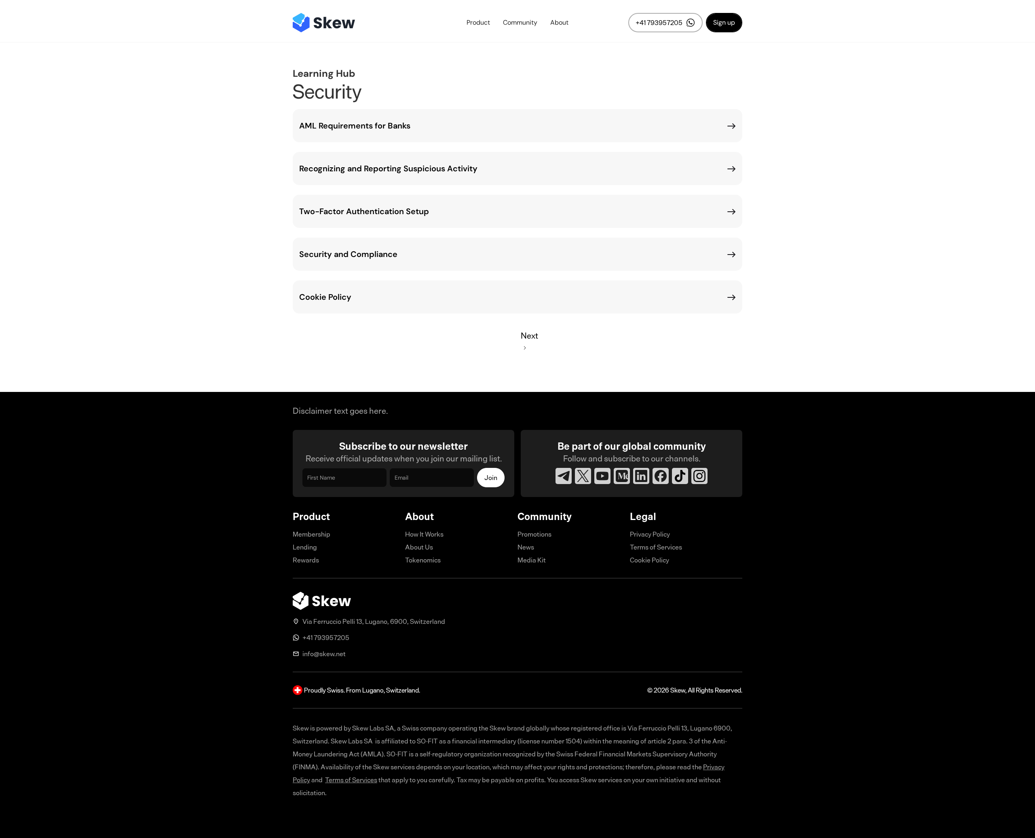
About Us (419, 547)
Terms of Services (656, 547)
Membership (311, 534)
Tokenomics (423, 560)
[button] (478, 23)
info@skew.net (324, 654)
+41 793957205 (325, 637)
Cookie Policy (649, 560)
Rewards (306, 560)
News (526, 547)
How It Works (424, 534)
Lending (305, 547)
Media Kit (532, 560)
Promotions (534, 534)
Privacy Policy (650, 534)
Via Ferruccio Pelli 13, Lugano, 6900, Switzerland (373, 621)
